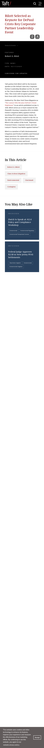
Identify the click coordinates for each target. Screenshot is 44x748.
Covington (11, 187)
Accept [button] (37, 737)
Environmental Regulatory (27, 230)
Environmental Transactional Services (19, 234)
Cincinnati (29, 180)
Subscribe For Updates (16, 73)
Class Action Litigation (16, 174)
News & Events (10, 45)
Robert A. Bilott (12, 56)
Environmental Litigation (16, 266)
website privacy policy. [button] (11, 745)
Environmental (13, 180)
